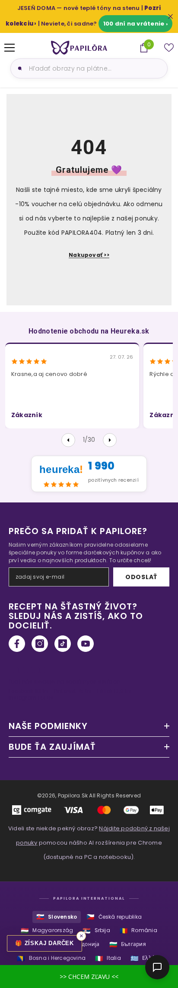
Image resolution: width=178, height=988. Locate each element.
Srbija (96, 930)
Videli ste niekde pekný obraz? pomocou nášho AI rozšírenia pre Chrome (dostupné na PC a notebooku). (89, 842)
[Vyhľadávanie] (18, 68)
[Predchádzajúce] (68, 440)
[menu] (9, 47)
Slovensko (56, 916)
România (138, 930)
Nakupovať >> (89, 255)
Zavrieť (170, 16)
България (127, 944)
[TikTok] (62, 643)
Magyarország (47, 930)
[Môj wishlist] (169, 47)
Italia (108, 958)
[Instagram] (40, 643)
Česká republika (114, 916)
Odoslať (141, 577)
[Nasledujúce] (110, 440)
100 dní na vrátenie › (135, 23)
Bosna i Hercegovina (51, 958)
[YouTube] (85, 643)
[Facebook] (17, 643)
